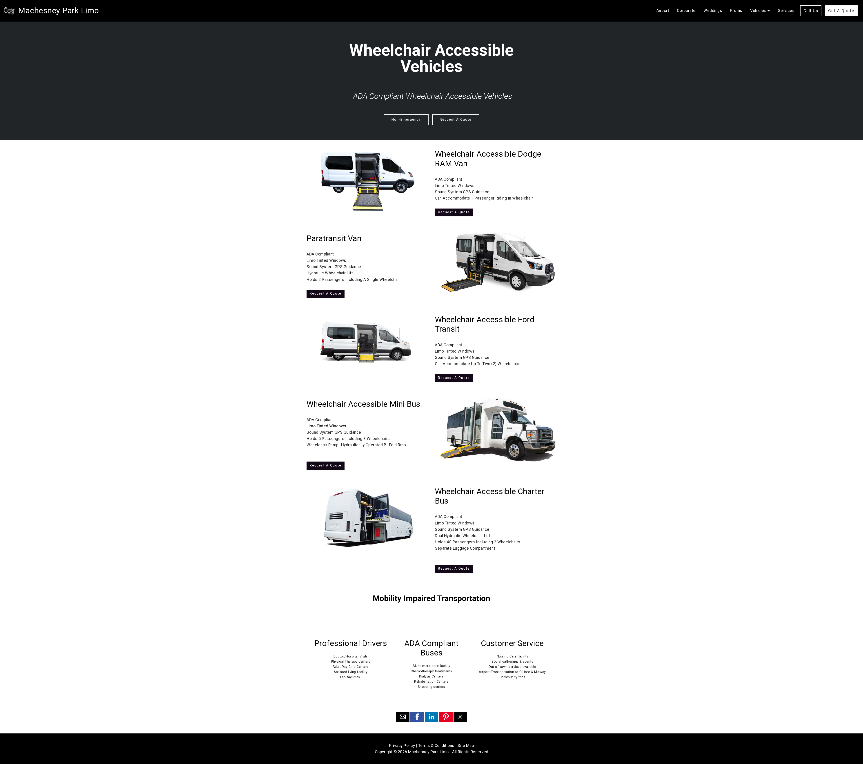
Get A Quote (841, 11)
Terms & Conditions (436, 745)
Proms (736, 10)
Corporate (686, 10)
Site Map (466, 745)
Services (786, 10)
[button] (402, 717)
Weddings (712, 10)
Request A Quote (456, 120)
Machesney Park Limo (58, 10)
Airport (662, 10)
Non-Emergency (406, 120)
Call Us (811, 11)
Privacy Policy (402, 745)
